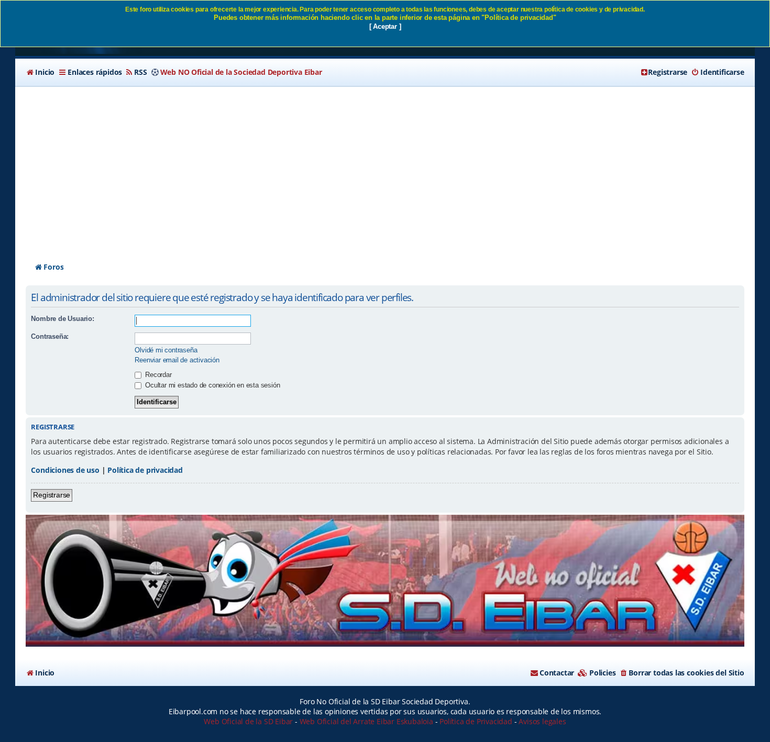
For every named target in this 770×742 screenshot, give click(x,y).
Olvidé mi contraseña (166, 350)
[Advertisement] (385, 165)
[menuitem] (40, 72)
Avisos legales (542, 721)
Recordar (157, 375)
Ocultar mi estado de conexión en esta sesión (211, 385)
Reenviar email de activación (177, 360)
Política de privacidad (145, 470)
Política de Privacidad (475, 721)
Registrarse (51, 495)
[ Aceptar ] (385, 26)
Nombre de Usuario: (62, 319)
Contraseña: (50, 336)
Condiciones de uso (65, 470)
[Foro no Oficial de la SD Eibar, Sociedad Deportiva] (385, 580)
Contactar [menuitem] (557, 673)
